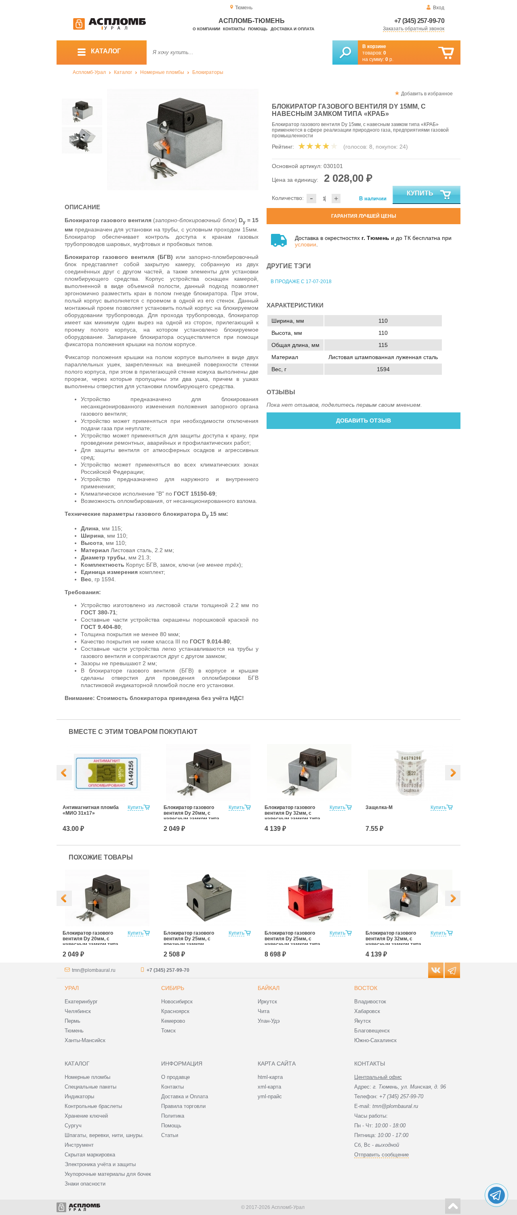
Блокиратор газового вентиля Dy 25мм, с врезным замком (189, 938)
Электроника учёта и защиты (100, 1164)
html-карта (270, 1077)
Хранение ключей (86, 1116)
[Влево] (64, 772)
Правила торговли (183, 1106)
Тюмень (74, 1031)
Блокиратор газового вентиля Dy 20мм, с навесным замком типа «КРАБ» (191, 816)
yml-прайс (270, 1096)
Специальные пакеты (90, 1087)
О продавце (175, 1077)
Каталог (123, 72)
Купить (420, 193)
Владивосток (370, 1001)
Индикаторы (79, 1096)
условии (305, 244)
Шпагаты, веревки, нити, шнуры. (104, 1135)
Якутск (362, 1021)
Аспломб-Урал (89, 72)
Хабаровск (367, 1011)
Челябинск (78, 1011)
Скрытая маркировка (90, 1155)
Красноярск (175, 1011)
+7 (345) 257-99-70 (419, 20)
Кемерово (173, 1021)
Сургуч (73, 1126)
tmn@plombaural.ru (94, 970)
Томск (168, 1031)
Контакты (234, 29)
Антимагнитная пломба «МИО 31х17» (91, 810)
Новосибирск (177, 1001)
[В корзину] (446, 53)
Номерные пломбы (162, 72)
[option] (182, 139)
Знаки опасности (85, 1184)
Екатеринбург (81, 1001)
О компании (206, 29)
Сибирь (172, 988)
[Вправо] (452, 772)
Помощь (257, 29)
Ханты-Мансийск (85, 1040)
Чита (263, 1011)
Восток (365, 988)
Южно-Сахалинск (375, 1040)
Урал (72, 988)
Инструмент (79, 1145)
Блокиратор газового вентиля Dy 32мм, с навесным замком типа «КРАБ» (292, 816)
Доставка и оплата (292, 29)
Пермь (72, 1021)
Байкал (269, 988)
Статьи (169, 1135)
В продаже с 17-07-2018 (301, 281)
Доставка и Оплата (184, 1096)
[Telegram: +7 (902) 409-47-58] (496, 1195)
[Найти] (345, 52)
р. (389, 59)
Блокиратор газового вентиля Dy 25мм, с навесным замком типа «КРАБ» (292, 941)
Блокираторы (207, 72)
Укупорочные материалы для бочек (108, 1174)
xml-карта (269, 1087)
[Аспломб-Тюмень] (109, 28)
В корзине (374, 46)
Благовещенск (372, 1031)
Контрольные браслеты (93, 1106)
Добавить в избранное (427, 94)
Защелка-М (379, 807)
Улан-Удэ (269, 1021)
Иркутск (267, 1001)
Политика (172, 1116)
